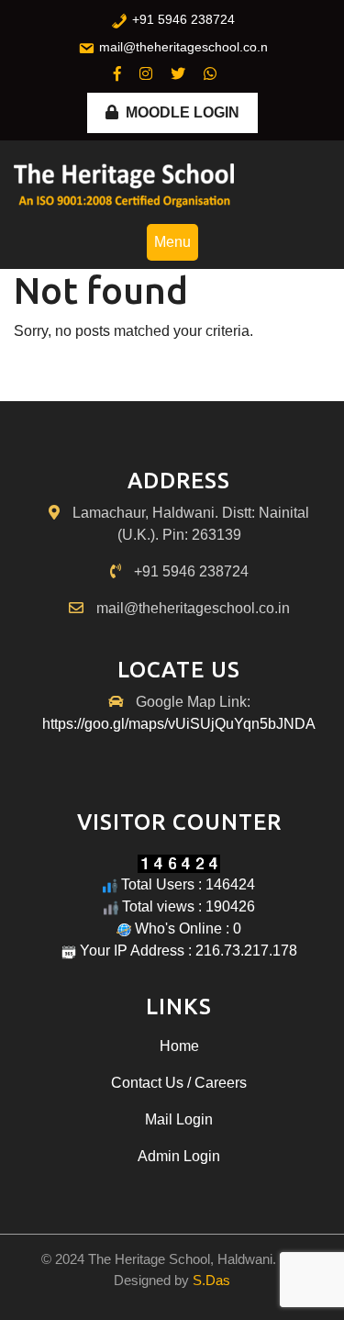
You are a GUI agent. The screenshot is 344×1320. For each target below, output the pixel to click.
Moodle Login (182, 112)
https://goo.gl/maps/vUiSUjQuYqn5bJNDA (179, 724)
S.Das (211, 1280)
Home (179, 1046)
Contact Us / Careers (179, 1083)
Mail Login (179, 1119)
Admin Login (179, 1156)
